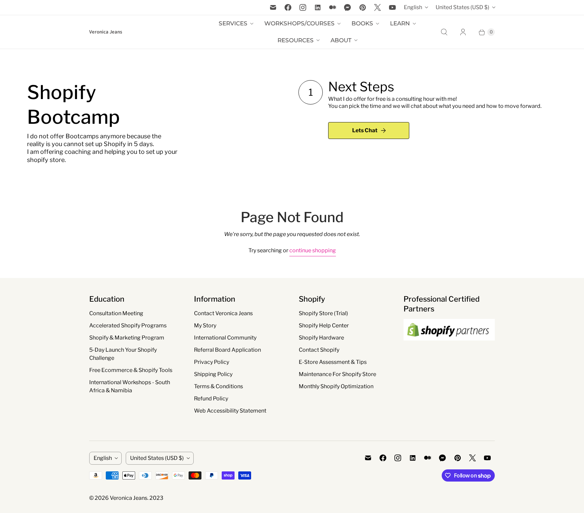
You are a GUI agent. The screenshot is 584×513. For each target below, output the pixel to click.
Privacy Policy (211, 362)
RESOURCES (295, 40)
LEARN (400, 23)
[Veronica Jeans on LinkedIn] (317, 7)
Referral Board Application (227, 350)
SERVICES (233, 23)
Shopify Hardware (321, 337)
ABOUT (341, 40)
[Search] (444, 32)
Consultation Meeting (116, 313)
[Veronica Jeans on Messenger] (347, 7)
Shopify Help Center (324, 325)
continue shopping (312, 250)
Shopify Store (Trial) (323, 313)
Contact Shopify (319, 350)
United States (462, 7)
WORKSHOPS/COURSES (299, 23)
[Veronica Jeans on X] (377, 7)
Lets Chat (365, 130)
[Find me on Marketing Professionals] (449, 347)
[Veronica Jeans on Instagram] (302, 7)
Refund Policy (211, 398)
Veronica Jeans (128, 498)
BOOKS (362, 23)
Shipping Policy (213, 374)
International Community (225, 337)
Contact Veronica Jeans (223, 313)
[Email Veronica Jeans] (273, 7)
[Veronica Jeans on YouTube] (392, 7)
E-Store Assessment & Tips (333, 362)
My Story (205, 325)
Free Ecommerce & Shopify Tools (130, 370)
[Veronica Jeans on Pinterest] (362, 7)
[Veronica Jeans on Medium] (332, 7)
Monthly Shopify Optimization (336, 386)
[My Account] (463, 32)
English (413, 7)
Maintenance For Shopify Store (337, 374)
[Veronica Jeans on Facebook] (288, 7)
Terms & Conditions (218, 386)
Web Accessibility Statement (230, 410)
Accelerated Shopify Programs (128, 325)
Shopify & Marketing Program (126, 337)
